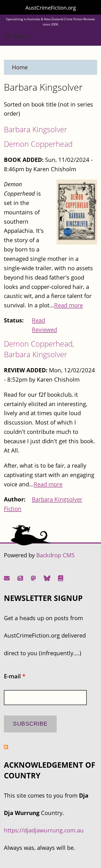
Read (38, 320)
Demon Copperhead (38, 144)
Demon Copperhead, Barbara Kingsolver (39, 349)
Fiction (12, 509)
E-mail (14, 676)
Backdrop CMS (55, 555)
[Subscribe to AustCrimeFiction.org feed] (6, 747)
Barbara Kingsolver (35, 129)
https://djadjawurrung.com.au (44, 830)
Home (20, 67)
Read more (68, 305)
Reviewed (44, 330)
